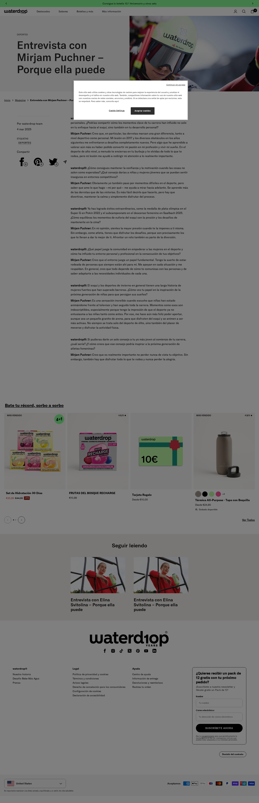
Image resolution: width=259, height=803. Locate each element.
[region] (130, 100)
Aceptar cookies (143, 111)
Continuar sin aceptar (175, 85)
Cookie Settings (117, 110)
